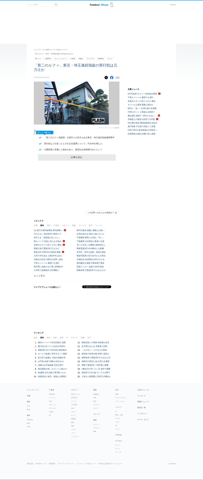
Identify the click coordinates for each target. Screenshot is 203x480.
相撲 (72, 426)
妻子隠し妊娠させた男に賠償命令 (48, 266)
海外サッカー (75, 394)
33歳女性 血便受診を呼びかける (91, 259)
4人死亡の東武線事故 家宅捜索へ (48, 230)
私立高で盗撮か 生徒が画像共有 (52, 357)
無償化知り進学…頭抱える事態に (52, 376)
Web (50, 401)
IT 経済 (56, 225)
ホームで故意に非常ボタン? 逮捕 (52, 354)
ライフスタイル (120, 397)
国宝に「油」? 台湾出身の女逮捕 (142, 108)
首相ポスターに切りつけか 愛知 (47, 245)
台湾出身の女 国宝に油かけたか (90, 234)
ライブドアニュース (99, 4)
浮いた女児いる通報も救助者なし (91, 245)
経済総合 (52, 394)
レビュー (96, 424)
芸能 (74, 225)
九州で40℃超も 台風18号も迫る (48, 256)
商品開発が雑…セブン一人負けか (52, 369)
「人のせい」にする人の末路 (94, 350)
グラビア (96, 404)
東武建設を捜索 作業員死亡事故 (90, 263)
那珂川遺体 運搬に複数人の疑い (90, 230)
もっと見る (39, 275)
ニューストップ (39, 49)
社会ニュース (61, 49)
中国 (28, 427)
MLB (72, 408)
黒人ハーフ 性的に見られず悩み (47, 241)
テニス (73, 415)
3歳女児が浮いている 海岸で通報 (96, 369)
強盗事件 (48, 58)
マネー (117, 422)
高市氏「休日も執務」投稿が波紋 (91, 252)
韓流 (94, 401)
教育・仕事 (119, 415)
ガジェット (53, 404)
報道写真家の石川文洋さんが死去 (91, 256)
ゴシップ (82, 225)
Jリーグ (74, 401)
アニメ (117, 445)
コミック (118, 452)
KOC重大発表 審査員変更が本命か (143, 123)
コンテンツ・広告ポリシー (86, 464)
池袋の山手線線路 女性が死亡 (51, 365)
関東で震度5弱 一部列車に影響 (95, 365)
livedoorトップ (41, 464)
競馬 (72, 422)
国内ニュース (50, 49)
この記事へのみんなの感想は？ (100, 212)
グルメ (117, 429)
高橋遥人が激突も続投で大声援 (141, 119)
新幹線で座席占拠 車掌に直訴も (95, 354)
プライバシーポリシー (65, 464)
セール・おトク (143, 419)
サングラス (90, 58)
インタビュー (142, 413)
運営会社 (30, 464)
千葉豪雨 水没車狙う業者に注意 (90, 241)
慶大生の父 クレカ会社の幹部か (52, 346)
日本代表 (74, 397)
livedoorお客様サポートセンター (110, 464)
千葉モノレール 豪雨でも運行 (47, 263)
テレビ (95, 408)
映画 (95, 420)
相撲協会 (101, 58)
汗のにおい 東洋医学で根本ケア (47, 234)
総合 (35, 338)
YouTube (118, 435)
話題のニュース (143, 402)
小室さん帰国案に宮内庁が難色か (96, 376)
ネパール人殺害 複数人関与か (140, 105)
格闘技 (73, 419)
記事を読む (77, 157)
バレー (73, 433)
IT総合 (51, 412)
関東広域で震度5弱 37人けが (46, 248)
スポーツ (65, 225)
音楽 (94, 397)
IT (67, 338)
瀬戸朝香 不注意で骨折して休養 (141, 126)
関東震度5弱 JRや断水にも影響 (90, 248)
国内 (42, 225)
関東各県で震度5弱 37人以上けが (91, 270)
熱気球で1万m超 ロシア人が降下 (96, 372)
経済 (61, 338)
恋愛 (116, 394)
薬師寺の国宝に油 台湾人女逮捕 (95, 361)
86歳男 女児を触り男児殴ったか (52, 372)
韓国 (28, 423)
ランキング (141, 396)
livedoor (173, 5)
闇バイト (38, 58)
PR (50, 415)
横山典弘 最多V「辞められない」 (142, 116)
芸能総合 (96, 394)
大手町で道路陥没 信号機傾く (47, 270)
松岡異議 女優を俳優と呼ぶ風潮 (141, 134)
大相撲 (72, 58)
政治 (48, 338)
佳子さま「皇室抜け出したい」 (47, 237)
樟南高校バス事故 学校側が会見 (95, 342)
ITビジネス (52, 408)
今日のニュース (143, 390)
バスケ (73, 429)
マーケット (53, 397)
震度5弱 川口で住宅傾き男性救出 (52, 350)
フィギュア (75, 436)
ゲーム (117, 448)
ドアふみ (112, 4)
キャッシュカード (61, 58)
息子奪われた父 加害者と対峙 (94, 346)
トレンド (98, 225)
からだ (117, 418)
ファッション (119, 401)
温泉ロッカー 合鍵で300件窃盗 (90, 266)
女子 (90, 225)
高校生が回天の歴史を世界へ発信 (48, 259)
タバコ (110, 58)
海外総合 (30, 419)
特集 (94, 431)
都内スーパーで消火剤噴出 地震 (52, 342)
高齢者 (81, 58)
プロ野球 (74, 404)
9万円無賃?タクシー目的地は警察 (142, 94)
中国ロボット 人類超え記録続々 (141, 112)
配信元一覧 (141, 408)
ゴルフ (73, 412)
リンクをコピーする (117, 77)
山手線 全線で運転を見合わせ (51, 361)
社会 (28, 406)
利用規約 (52, 464)
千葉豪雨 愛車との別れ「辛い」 (90, 237)
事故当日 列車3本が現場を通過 (47, 252)
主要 (35, 225)
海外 (48, 225)
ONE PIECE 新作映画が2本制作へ (142, 130)
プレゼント (97, 428)
